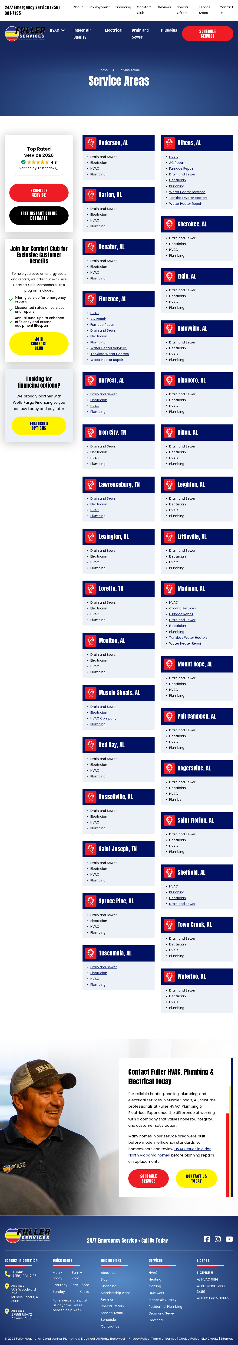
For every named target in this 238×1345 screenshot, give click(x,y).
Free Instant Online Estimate (39, 215)
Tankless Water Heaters (188, 197)
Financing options (39, 425)
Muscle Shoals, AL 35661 (25, 1299)
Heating (155, 1279)
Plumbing (169, 30)
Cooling (155, 1286)
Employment (99, 7)
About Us (108, 1272)
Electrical (113, 30)
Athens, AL (189, 143)
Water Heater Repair (185, 203)
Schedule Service (207, 33)
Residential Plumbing (165, 1306)
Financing (123, 7)
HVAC (54, 30)
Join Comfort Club (39, 343)
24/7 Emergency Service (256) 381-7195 (32, 10)
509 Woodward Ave (23, 1291)
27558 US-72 (21, 1314)
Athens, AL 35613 (24, 1318)
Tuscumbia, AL (115, 953)
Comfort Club (144, 10)
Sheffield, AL (191, 872)
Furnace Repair (181, 168)
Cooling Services (182, 608)
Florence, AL (112, 299)
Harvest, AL (111, 380)
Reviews (164, 7)
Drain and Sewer (140, 33)
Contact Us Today (196, 1178)
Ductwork (156, 1293)
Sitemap (227, 1338)
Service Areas (205, 10)
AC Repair (177, 162)
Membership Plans (115, 1293)
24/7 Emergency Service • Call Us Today (127, 1240)
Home (103, 70)
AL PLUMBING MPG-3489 (212, 1289)
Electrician (177, 180)
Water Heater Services (187, 192)
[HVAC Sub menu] (64, 30)
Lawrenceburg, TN (119, 484)
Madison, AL (191, 588)
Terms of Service (164, 1338)
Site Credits (209, 1338)
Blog (104, 1279)
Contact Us (226, 10)
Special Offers (182, 10)
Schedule (108, 1319)
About (78, 7)
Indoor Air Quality (82, 33)
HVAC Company (103, 718)
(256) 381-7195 (24, 1276)
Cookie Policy (189, 1338)
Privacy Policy (139, 1338)
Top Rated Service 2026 (39, 152)
